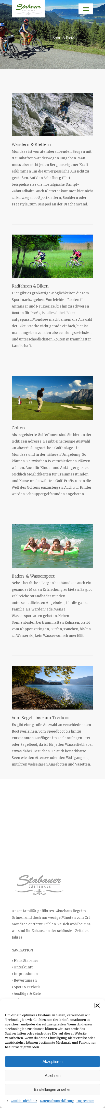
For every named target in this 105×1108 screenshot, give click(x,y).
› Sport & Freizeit (26, 987)
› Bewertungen (24, 980)
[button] (97, 1005)
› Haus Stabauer (25, 961)
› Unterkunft (22, 967)
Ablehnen (52, 1075)
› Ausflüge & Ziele (26, 993)
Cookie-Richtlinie (24, 1101)
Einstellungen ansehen (52, 1089)
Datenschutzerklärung (57, 1101)
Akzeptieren (52, 1061)
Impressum (85, 1101)
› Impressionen (25, 974)
